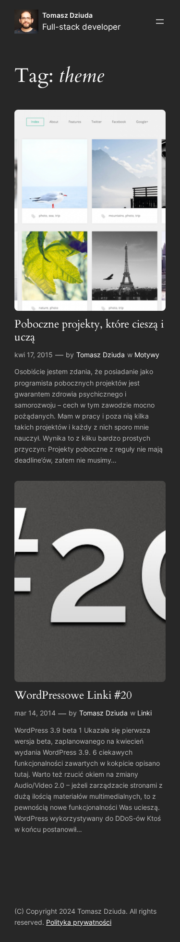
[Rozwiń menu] (160, 21)
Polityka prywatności (78, 922)
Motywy (146, 355)
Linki (144, 713)
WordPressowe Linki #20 (73, 695)
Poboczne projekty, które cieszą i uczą (89, 331)
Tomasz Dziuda (67, 15)
